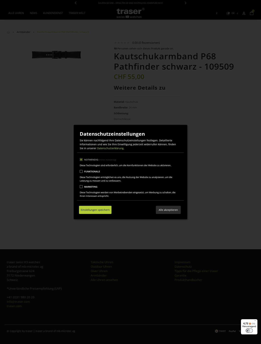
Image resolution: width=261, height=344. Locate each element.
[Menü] (255, 321)
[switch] (249, 330)
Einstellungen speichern (95, 209)
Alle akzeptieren (168, 209)
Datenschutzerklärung (110, 148)
